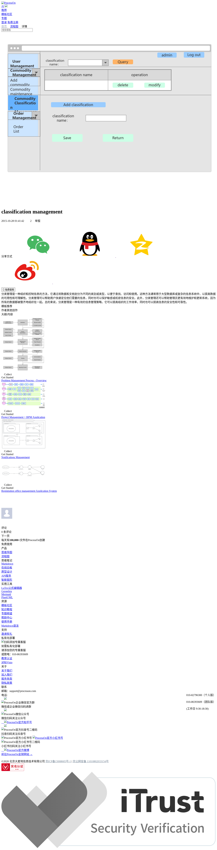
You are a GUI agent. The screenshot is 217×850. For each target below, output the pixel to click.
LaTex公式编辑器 (11, 588)
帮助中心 (6, 617)
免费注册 (12, 22)
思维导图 (6, 552)
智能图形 (6, 579)
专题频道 (6, 613)
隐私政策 (6, 682)
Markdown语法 (10, 625)
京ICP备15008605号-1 (58, 761)
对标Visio (6, 662)
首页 (4, 26)
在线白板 (6, 567)
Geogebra (6, 591)
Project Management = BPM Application (23, 417)
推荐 (4, 10)
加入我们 (6, 674)
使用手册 (6, 621)
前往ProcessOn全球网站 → (17, 754)
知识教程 (6, 609)
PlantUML (7, 597)
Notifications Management (15, 457)
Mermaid (6, 594)
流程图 (14, 26)
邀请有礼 (6, 633)
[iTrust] (108, 847)
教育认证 (6, 658)
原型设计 (6, 571)
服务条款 (6, 678)
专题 (4, 18)
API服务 (6, 575)
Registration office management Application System (29, 491)
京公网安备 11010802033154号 (91, 761)
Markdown (7, 563)
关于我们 (6, 670)
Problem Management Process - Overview (24, 380)
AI (2, 6)
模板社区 (6, 14)
